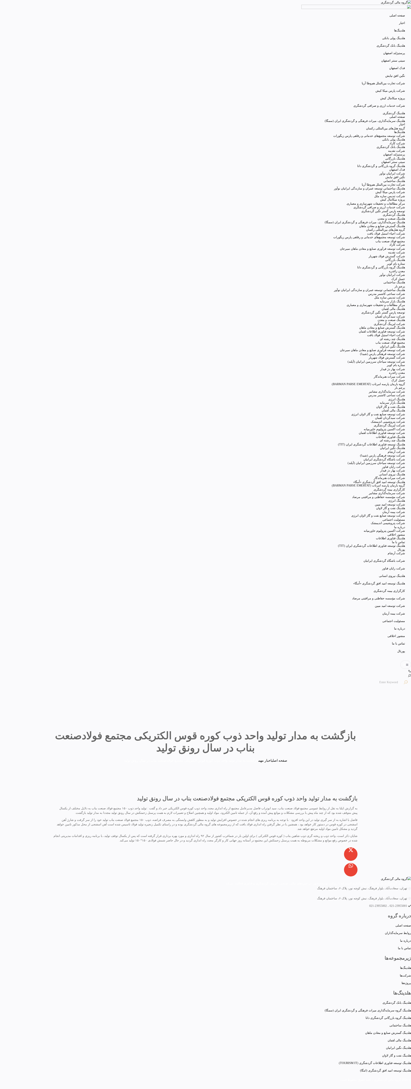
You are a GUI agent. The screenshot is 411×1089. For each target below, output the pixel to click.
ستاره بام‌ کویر (396, 263)
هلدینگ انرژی (396, 399)
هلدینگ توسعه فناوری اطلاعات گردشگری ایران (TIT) (371, 444)
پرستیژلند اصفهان (394, 53)
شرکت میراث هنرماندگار (389, 376)
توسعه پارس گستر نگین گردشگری (383, 211)
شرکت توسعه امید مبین (390, 605)
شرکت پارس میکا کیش (390, 90)
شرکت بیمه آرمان (393, 613)
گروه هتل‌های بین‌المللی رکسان (385, 128)
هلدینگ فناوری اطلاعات (390, 437)
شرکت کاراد (397, 143)
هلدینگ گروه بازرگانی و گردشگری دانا (381, 166)
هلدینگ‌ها (399, 30)
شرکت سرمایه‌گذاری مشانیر (387, 391)
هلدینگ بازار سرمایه (392, 301)
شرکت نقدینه (396, 150)
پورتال (401, 651)
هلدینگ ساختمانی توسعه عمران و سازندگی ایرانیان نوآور (369, 188)
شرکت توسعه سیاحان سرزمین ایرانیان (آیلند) (376, 361)
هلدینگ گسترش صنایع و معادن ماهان (382, 226)
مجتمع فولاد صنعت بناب (390, 241)
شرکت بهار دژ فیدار (392, 369)
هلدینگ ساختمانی (394, 181)
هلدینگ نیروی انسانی (392, 576)
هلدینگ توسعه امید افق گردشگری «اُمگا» (379, 583)
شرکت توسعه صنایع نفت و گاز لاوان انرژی (378, 414)
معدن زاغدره (397, 271)
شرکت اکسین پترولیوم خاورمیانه (384, 429)
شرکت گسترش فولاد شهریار (387, 256)
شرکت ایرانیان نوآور (392, 173)
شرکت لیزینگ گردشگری (389, 324)
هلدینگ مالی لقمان (393, 308)
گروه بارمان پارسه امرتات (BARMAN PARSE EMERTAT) (368, 384)
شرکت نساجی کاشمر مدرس (386, 294)
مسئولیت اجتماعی (393, 621)
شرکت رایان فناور (393, 568)
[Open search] (409, 675)
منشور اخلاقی (396, 636)
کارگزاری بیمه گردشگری (389, 591)
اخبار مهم (265, 760)
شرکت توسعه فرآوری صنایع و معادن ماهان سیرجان (372, 248)
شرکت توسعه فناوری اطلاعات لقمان (382, 331)
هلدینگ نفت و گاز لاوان (390, 406)
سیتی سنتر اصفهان (393, 60)
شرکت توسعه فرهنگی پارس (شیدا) (382, 354)
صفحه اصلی (397, 15)
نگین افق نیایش (395, 75)
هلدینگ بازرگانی (395, 158)
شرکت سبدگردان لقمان (390, 316)
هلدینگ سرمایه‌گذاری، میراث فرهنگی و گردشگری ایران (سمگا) (365, 121)
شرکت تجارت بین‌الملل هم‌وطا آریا (383, 83)
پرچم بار (400, 286)
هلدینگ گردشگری (394, 113)
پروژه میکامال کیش (392, 98)
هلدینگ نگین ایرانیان (392, 346)
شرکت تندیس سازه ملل (389, 196)
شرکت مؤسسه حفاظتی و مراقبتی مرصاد (378, 598)
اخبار (402, 23)
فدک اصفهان (397, 68)
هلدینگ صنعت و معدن (391, 218)
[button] (405, 664)
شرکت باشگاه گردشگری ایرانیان (384, 560)
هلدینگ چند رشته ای (392, 339)
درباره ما (399, 628)
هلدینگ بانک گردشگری (391, 45)
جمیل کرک (398, 279)
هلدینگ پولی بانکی (393, 38)
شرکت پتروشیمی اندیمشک (388, 421)
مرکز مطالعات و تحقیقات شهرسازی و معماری (376, 203)
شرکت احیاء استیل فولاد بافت (386, 233)
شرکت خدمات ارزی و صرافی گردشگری (379, 105)
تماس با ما (398, 643)
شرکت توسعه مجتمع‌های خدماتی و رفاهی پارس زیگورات (369, 135)
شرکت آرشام (396, 452)
